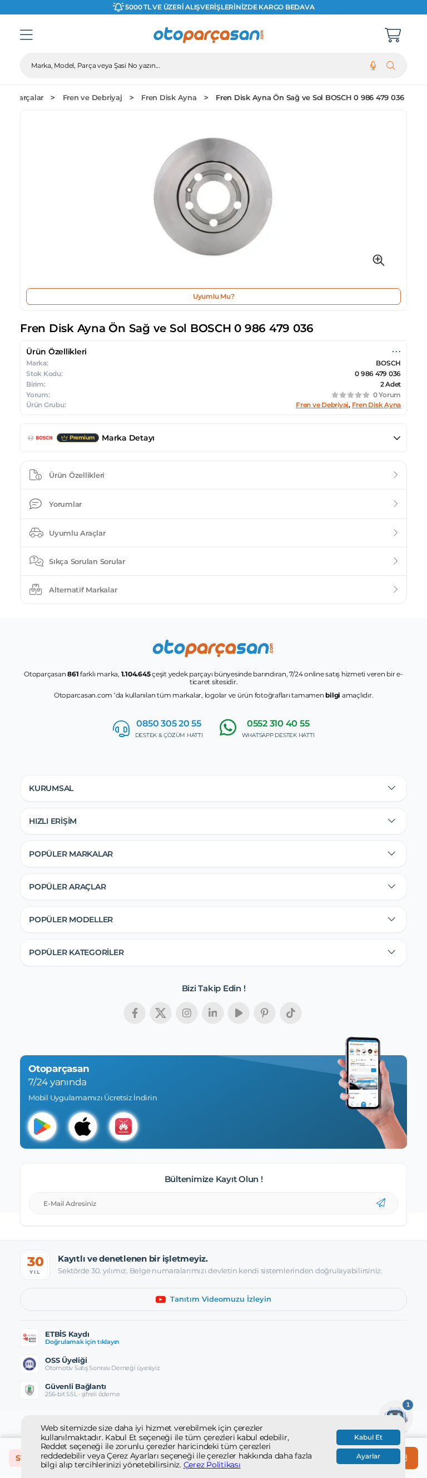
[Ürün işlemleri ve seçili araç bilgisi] (396, 352)
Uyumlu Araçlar (77, 532)
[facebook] (134, 1013)
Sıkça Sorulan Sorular (87, 561)
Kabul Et (368, 1437)
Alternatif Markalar (83, 589)
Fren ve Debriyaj (92, 97)
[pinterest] (265, 1013)
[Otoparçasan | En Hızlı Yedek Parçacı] (209, 35)
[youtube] (238, 1013)
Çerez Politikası (212, 1465)
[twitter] (161, 1013)
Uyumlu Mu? (214, 296)
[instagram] (187, 1013)
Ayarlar (368, 1456)
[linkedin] (213, 1013)
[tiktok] (291, 1013)
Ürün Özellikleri (77, 475)
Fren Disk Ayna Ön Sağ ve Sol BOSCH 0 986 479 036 (310, 97)
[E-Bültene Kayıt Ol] (381, 1203)
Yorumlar (65, 504)
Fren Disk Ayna (169, 97)
